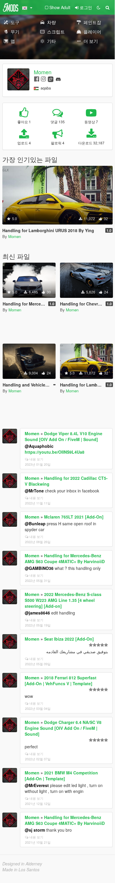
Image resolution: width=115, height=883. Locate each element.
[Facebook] (36, 78)
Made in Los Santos (20, 869)
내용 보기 (36, 459)
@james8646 (37, 613)
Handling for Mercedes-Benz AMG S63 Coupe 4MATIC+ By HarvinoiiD (65, 558)
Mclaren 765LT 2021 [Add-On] (74, 517)
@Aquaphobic (39, 446)
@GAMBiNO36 (39, 568)
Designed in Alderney (22, 864)
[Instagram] (43, 78)
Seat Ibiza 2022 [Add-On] (69, 639)
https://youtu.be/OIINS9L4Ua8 (54, 452)
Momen (42, 72)
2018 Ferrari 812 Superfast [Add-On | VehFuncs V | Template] (60, 680)
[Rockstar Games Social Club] (50, 78)
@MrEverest (37, 785)
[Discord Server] (58, 78)
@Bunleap (35, 523)
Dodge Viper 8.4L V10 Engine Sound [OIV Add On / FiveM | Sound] (63, 436)
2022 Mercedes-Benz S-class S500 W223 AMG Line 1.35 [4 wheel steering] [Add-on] (63, 600)
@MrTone (34, 491)
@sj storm (35, 830)
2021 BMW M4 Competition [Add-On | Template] (61, 775)
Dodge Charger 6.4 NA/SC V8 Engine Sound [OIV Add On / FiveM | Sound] (63, 728)
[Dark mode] (98, 7)
